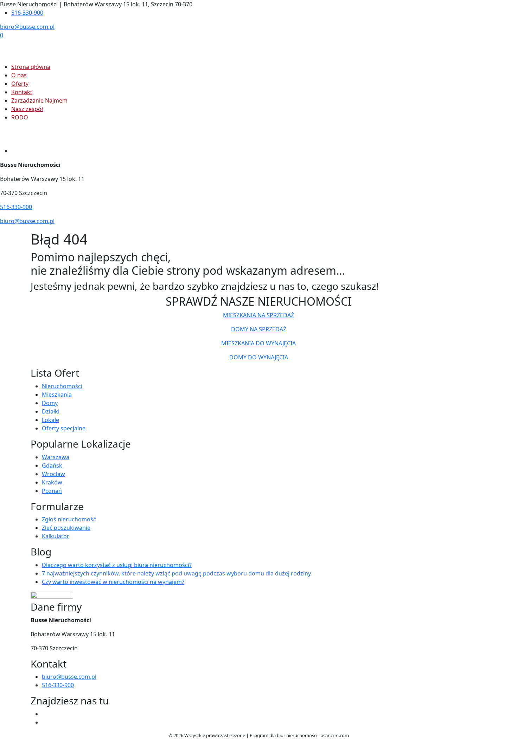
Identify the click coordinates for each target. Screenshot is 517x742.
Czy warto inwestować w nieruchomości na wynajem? (113, 582)
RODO (19, 117)
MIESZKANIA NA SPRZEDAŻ (258, 315)
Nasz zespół (27, 109)
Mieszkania (57, 394)
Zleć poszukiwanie (66, 528)
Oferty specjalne (63, 428)
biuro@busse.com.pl (27, 27)
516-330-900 (27, 13)
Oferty (19, 83)
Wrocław (53, 474)
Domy (50, 403)
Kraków (52, 482)
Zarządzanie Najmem (39, 100)
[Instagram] (44, 722)
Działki (50, 411)
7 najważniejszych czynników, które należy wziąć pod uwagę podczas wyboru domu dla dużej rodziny (176, 573)
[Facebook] (44, 714)
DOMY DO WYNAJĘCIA (258, 357)
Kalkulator (55, 536)
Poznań (52, 491)
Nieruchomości (62, 386)
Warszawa (55, 457)
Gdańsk (52, 465)
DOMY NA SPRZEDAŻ (258, 329)
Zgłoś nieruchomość (69, 519)
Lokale (50, 420)
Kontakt (21, 92)
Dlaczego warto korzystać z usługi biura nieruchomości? (117, 565)
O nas (19, 75)
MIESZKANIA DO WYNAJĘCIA (258, 343)
